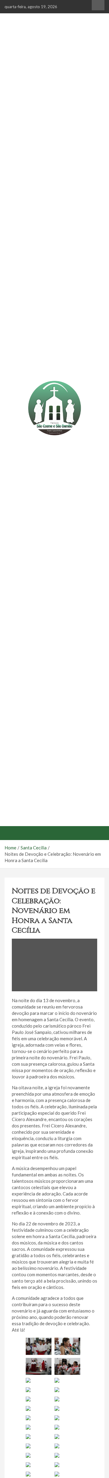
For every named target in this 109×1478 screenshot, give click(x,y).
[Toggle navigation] (12, 833)
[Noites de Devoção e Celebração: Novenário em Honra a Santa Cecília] (54, 964)
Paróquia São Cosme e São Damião (54, 447)
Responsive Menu (98, 5)
